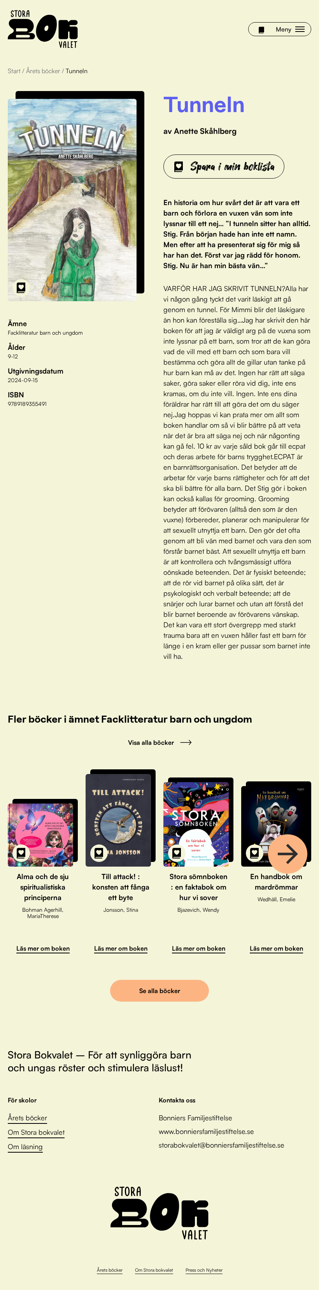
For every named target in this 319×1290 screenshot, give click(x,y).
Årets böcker (43, 71)
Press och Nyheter (204, 1270)
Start (14, 71)
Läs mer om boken (43, 948)
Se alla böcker (159, 991)
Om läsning (25, 1146)
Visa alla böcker (151, 742)
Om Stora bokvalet (36, 1132)
